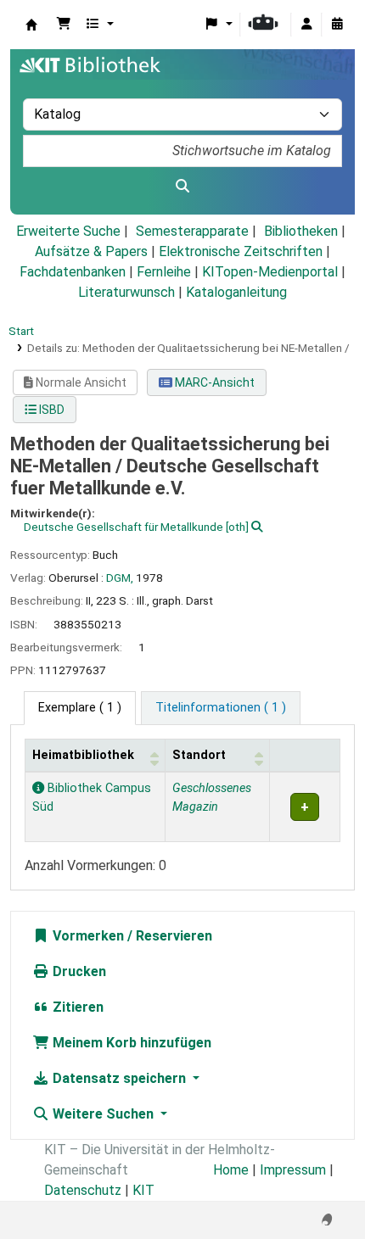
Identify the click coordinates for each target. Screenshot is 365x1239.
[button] (63, 24)
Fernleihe (164, 272)
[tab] (220, 708)
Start (21, 331)
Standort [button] (199, 755)
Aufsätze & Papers (91, 251)
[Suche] (182, 186)
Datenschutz (82, 1190)
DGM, (119, 577)
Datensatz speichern (119, 1078)
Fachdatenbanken (73, 272)
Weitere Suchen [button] (103, 1114)
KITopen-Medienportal (270, 272)
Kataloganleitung (236, 292)
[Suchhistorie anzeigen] (337, 24)
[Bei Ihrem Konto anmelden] (306, 24)
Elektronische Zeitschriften (241, 251)
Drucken (77, 971)
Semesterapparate (192, 231)
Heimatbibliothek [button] (83, 755)
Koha (31, 25)
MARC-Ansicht (213, 382)
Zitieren (76, 1007)
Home (231, 1170)
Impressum (293, 1170)
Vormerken (86, 936)
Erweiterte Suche (68, 231)
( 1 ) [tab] (79, 707)
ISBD (50, 409)
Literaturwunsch (126, 292)
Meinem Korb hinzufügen (130, 1043)
